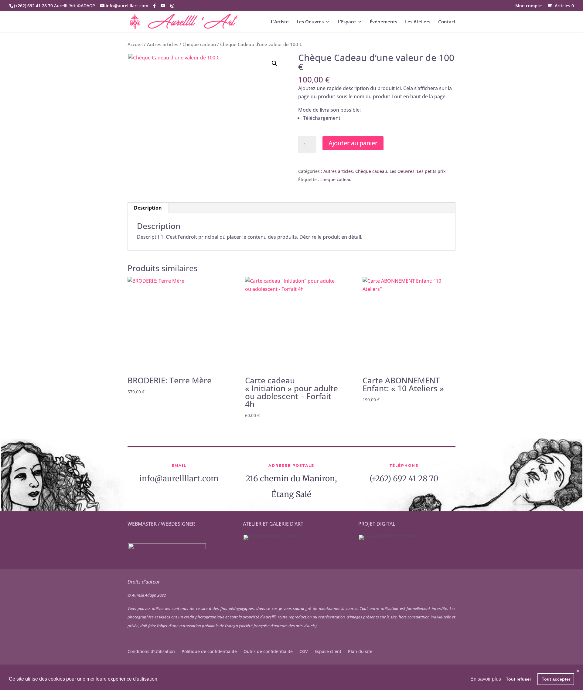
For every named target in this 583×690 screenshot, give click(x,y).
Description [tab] (148, 207)
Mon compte (528, 6)
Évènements (383, 22)
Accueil (135, 44)
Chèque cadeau (199, 44)
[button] (274, 63)
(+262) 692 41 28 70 (404, 478)
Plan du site (360, 651)
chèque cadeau (336, 179)
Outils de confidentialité (268, 651)
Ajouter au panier (353, 143)
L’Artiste (280, 22)
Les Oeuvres (310, 22)
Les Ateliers (417, 22)
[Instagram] (172, 6)
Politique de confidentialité (209, 651)
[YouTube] (163, 6)
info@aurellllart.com (179, 478)
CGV (303, 651)
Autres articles (162, 44)
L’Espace (347, 22)
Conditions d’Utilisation (151, 651)
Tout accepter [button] (556, 679)
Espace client (328, 651)
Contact (446, 22)
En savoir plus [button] (485, 679)
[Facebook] (154, 6)
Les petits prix (431, 171)
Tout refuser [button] (518, 679)
